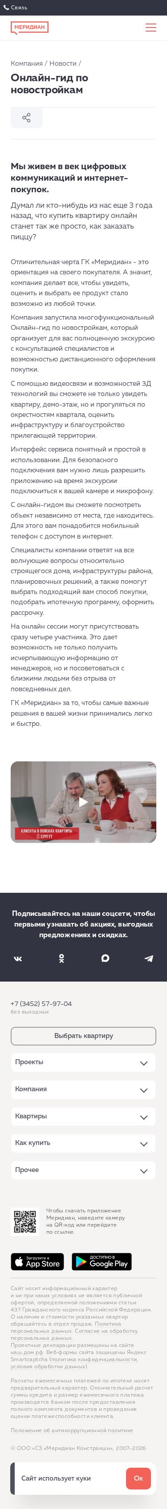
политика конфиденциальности (94, 1359)
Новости (63, 63)
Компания (27, 63)
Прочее (27, 1170)
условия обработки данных (48, 1367)
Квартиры (31, 1116)
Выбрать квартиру (83, 1036)
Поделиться (27, 117)
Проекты (29, 1062)
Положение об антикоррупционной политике (72, 1431)
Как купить (32, 1143)
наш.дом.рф (27, 1352)
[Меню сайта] (151, 28)
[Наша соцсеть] (18, 958)
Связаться (16, 8)
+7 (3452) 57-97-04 (41, 1004)
